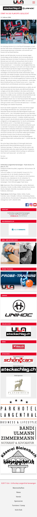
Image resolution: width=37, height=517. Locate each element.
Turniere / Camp (18, 505)
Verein (18, 497)
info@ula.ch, (14, 216)
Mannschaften (18, 488)
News (18, 492)
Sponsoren (18, 501)
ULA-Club (18, 510)
